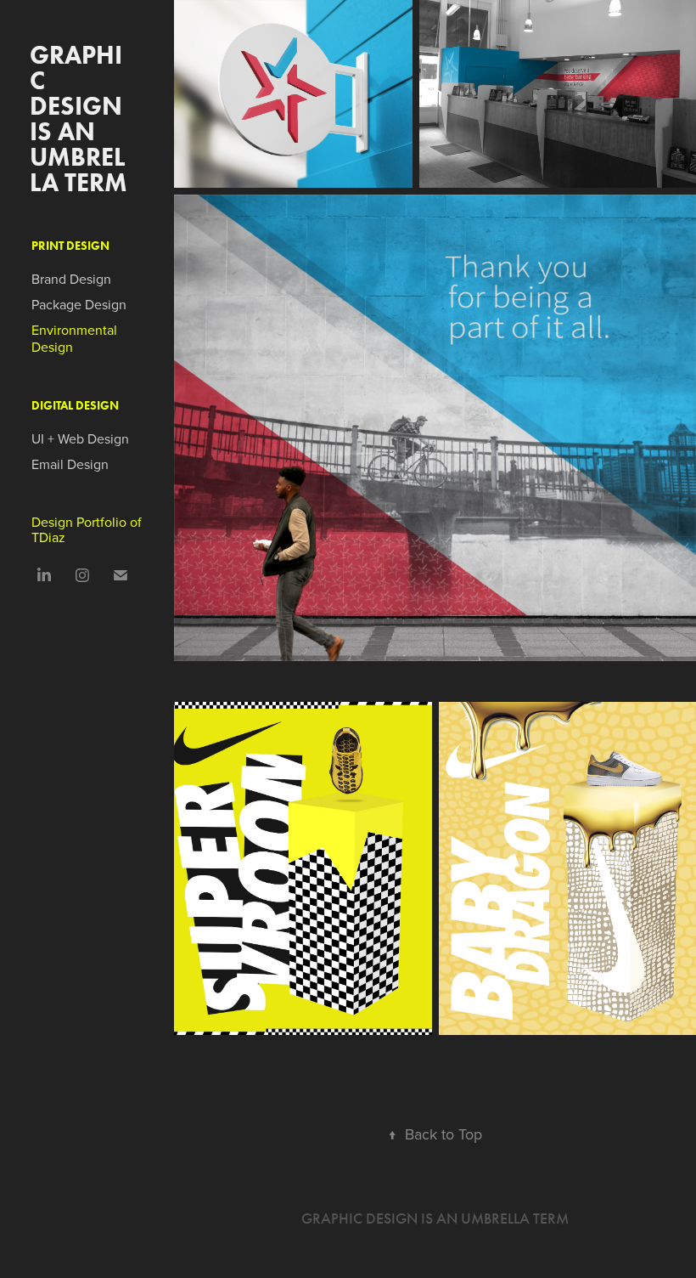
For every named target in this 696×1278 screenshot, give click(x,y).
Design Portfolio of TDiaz (86, 529)
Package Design (78, 304)
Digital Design (75, 406)
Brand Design (71, 278)
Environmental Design (74, 338)
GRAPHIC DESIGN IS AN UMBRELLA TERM (79, 118)
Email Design (70, 464)
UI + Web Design (80, 438)
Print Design (70, 246)
